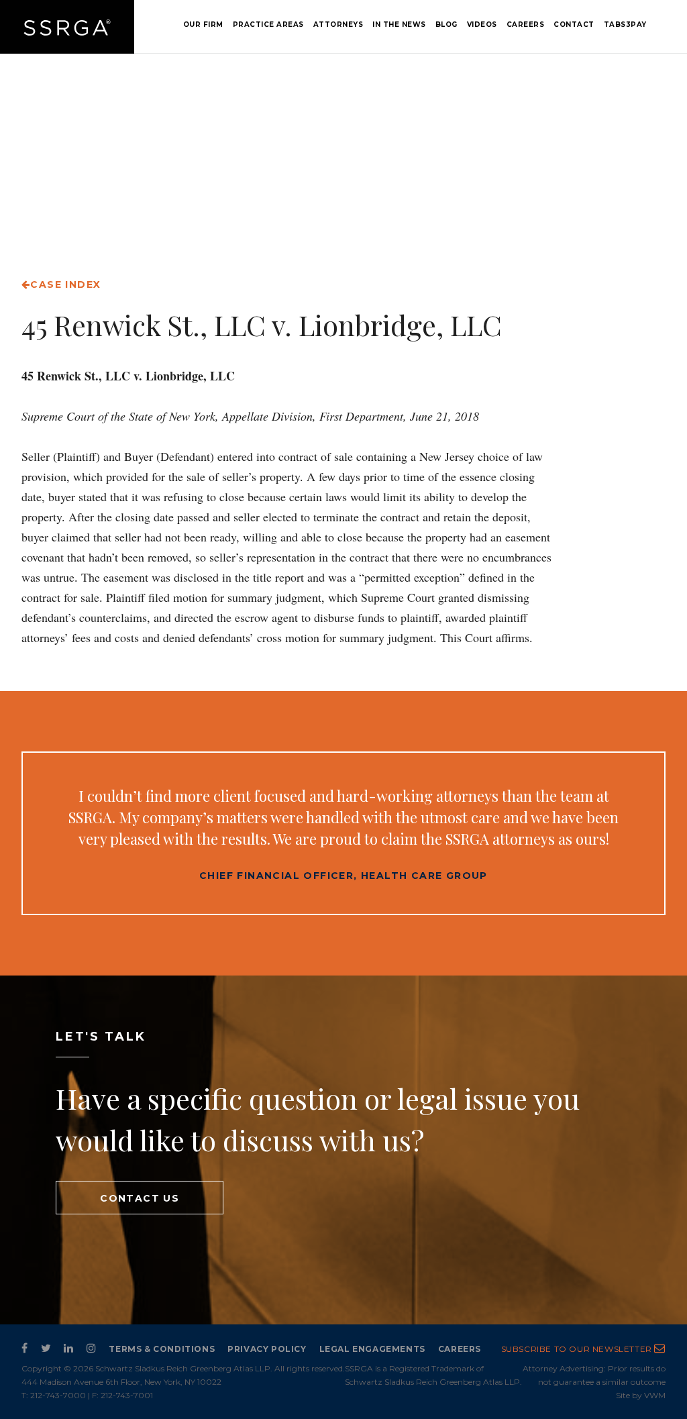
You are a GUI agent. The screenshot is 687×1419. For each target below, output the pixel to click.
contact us (139, 1198)
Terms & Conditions (162, 1349)
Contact (573, 24)
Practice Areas (268, 24)
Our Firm (203, 24)
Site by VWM (641, 1395)
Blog (446, 24)
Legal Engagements (372, 1349)
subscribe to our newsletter (578, 1349)
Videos (482, 24)
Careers (526, 24)
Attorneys (338, 24)
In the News (399, 24)
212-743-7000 (58, 1395)
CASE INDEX (65, 284)
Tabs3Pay (625, 24)
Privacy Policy (266, 1349)
